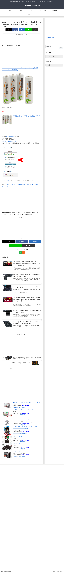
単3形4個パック (30, 214)
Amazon (13, 212)
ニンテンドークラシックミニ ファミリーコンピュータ (26, 402)
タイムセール (10, 214)
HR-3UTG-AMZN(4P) (36, 212)
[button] (35, 29)
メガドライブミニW (18, 444)
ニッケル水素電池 (18, 214)
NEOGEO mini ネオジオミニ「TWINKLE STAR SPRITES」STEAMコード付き (25, 427)
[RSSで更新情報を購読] (23, 252)
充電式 (24, 214)
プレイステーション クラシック (21, 420)
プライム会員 (5, 180)
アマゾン (5, 214)
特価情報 (5, 212)
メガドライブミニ (17, 436)
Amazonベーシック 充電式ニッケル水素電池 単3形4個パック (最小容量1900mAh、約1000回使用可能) (27, 115)
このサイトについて (51, 37)
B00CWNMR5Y (28, 212)
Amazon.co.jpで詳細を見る (19, 407)
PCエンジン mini (17, 451)
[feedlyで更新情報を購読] (20, 252)
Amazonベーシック (20, 212)
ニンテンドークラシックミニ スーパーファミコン (25, 409)
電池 (9, 212)
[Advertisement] (22, 39)
